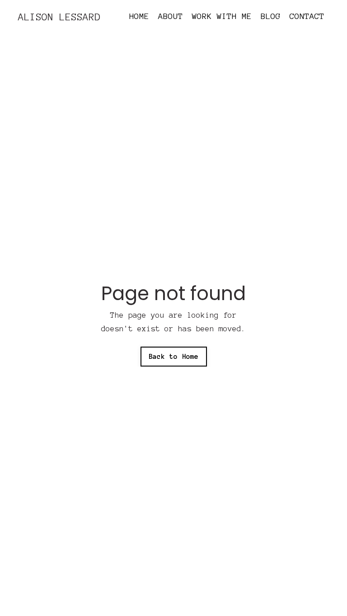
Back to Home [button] (174, 356)
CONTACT (307, 16)
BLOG (271, 16)
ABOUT (170, 16)
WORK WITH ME (222, 16)
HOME (139, 16)
